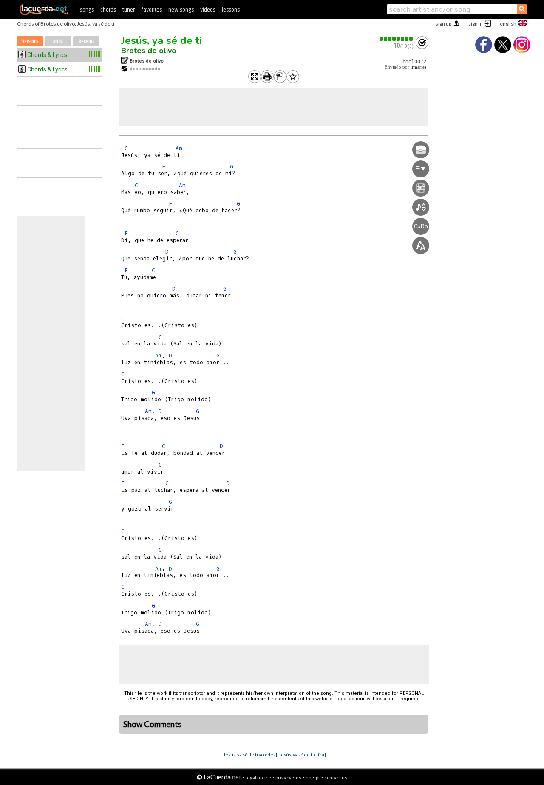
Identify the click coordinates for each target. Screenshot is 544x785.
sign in (475, 23)
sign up (443, 23)
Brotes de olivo (148, 51)
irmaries (418, 67)
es (298, 777)
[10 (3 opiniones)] (397, 39)
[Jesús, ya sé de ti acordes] (249, 754)
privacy (283, 777)
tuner (128, 10)
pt (318, 777)
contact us (335, 777)
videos (207, 10)
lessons (231, 10)
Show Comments (152, 724)
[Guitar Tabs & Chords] (44, 13)
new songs (181, 10)
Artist (58, 41)
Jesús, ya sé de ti (161, 40)
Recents (86, 41)
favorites (151, 10)
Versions (30, 41)
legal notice (258, 777)
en (309, 777)
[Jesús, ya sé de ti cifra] (301, 754)
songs (87, 10)
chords (108, 10)
